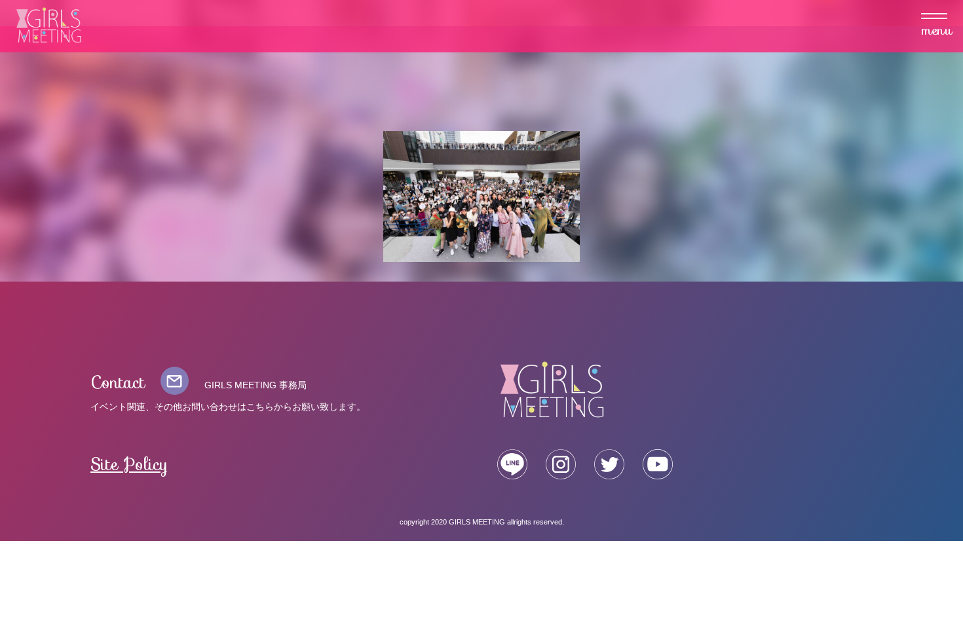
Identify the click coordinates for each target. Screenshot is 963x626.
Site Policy (129, 464)
